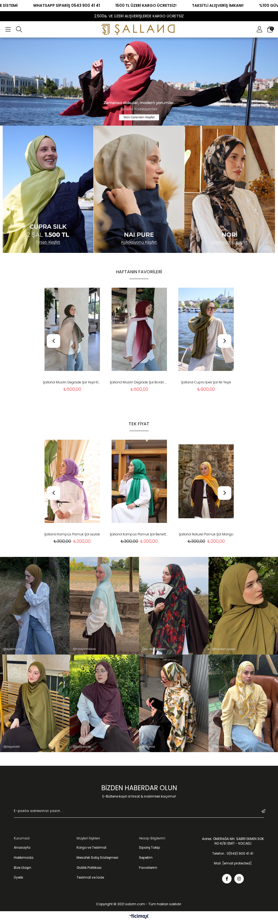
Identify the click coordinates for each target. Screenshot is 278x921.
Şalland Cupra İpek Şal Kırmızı (206, 382)
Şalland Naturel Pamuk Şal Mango (139, 534)
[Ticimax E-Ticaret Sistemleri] (139, 917)
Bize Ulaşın (22, 868)
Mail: (233, 863)
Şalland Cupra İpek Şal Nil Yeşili (139, 382)
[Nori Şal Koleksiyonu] (229, 189)
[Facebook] (227, 878)
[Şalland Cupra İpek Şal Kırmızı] (206, 329)
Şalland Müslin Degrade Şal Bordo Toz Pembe (72, 382)
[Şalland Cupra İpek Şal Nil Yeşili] (139, 329)
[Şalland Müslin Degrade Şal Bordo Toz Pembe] (72, 329)
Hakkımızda (23, 857)
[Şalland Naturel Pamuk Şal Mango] (139, 481)
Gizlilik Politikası (89, 868)
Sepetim (146, 857)
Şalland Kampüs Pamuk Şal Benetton (72, 534)
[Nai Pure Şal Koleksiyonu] (139, 189)
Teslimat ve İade (90, 877)
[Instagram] (239, 878)
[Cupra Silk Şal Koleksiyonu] (48, 189)
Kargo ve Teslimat (91, 847)
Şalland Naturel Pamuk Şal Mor (205, 534)
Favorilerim (148, 868)
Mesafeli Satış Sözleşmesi (97, 857)
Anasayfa (22, 847)
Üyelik (18, 877)
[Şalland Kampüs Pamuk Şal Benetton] (72, 481)
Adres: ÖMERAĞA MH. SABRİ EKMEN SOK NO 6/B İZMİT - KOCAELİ (233, 841)
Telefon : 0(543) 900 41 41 (232, 853)
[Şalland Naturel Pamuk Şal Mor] (206, 481)
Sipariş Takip (149, 847)
